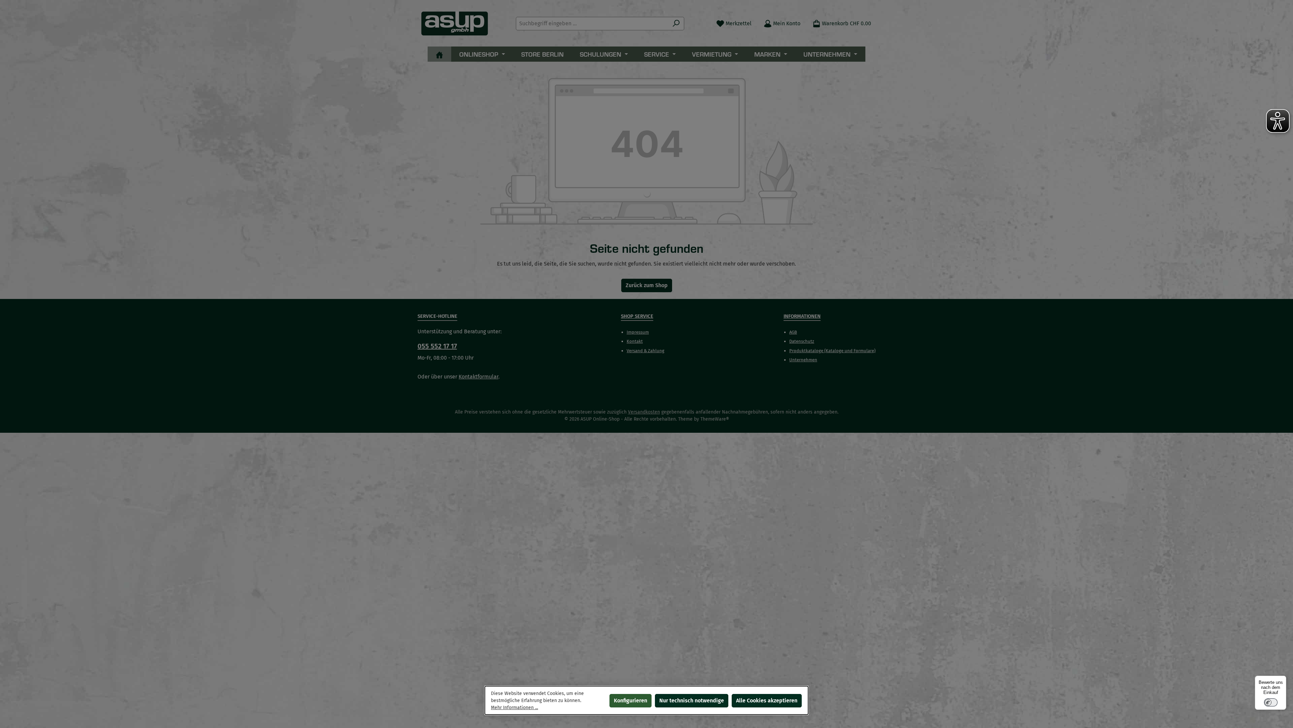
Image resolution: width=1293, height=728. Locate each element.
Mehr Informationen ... (514, 707)
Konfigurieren (630, 700)
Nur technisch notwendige (691, 700)
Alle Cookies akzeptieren (766, 700)
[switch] (1271, 702)
